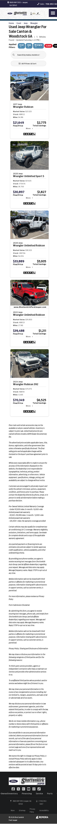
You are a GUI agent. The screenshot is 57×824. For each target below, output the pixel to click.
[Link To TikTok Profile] (39, 788)
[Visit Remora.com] (42, 818)
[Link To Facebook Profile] (13, 788)
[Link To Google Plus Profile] (23, 788)
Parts (50, 793)
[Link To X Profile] (18, 788)
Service (39, 793)
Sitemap (22, 810)
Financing (27, 793)
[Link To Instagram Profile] (34, 788)
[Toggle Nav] (53, 13)
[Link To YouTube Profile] (28, 788)
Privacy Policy (32, 810)
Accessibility (44, 810)
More (28, 128)
